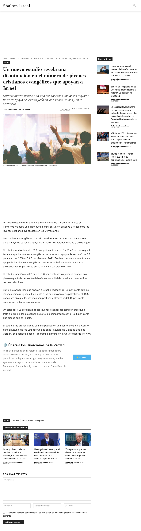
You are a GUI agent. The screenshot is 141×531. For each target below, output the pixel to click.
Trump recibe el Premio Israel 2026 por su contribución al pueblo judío (124, 156)
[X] (12, 172)
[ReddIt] (37, 172)
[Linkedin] (31, 172)
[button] (134, 5)
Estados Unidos (27, 421)
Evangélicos (39, 421)
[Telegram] (50, 172)
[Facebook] (6, 172)
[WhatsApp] (25, 172)
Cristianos (15, 421)
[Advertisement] (70, 38)
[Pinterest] (18, 172)
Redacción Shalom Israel (19, 109)
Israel (12, 58)
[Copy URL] (56, 172)
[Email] (44, 172)
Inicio (5, 58)
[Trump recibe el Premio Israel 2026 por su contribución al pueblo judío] (103, 156)
